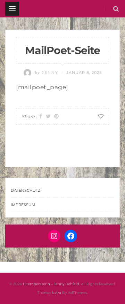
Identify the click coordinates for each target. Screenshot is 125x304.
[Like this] (100, 116)
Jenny (47, 72)
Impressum (23, 204)
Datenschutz (25, 190)
